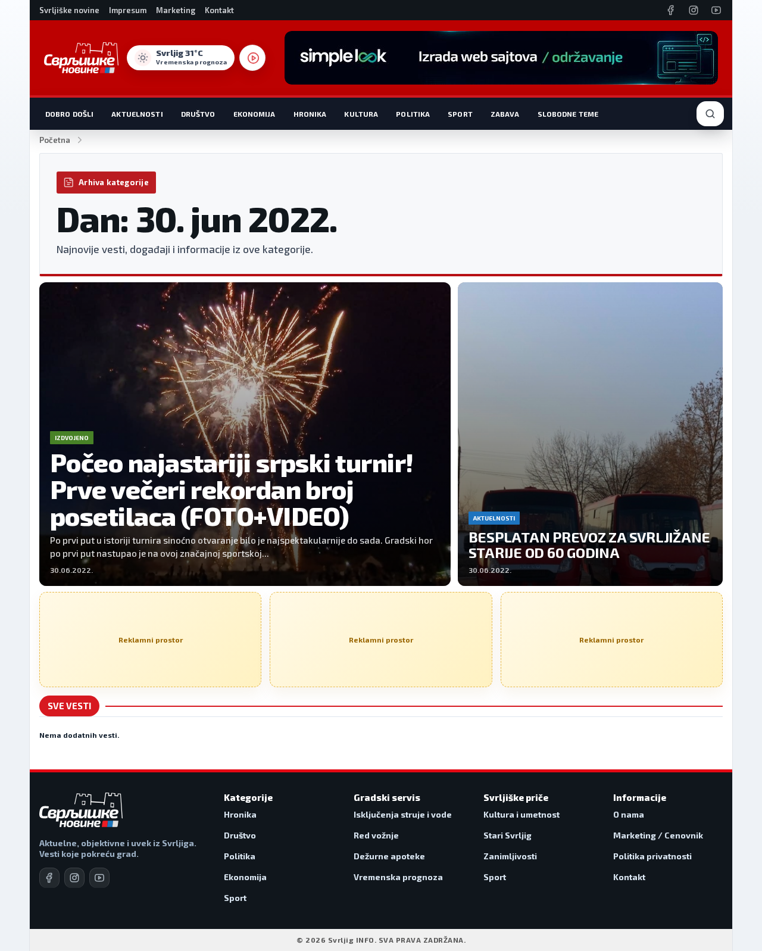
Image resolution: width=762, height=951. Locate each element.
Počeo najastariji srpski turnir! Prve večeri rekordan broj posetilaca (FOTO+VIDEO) (231, 489)
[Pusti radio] (252, 58)
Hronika (310, 114)
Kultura (361, 114)
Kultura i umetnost (521, 814)
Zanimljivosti (510, 856)
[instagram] (74, 878)
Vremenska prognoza (398, 877)
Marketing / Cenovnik (658, 835)
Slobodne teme (568, 114)
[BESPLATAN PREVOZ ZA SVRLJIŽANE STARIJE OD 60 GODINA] (590, 434)
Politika (413, 114)
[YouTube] (716, 10)
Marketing (175, 10)
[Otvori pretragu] (710, 113)
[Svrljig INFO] (81, 57)
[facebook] (49, 878)
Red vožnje (376, 835)
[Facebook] (670, 10)
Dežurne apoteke (389, 856)
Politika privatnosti (652, 856)
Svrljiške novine (69, 10)
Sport (460, 114)
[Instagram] (693, 10)
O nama (628, 814)
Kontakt (219, 10)
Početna (54, 140)
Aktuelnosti (137, 114)
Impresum (127, 10)
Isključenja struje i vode (403, 814)
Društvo (198, 114)
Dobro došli (69, 114)
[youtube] (99, 878)
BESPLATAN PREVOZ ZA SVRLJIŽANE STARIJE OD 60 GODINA (590, 544)
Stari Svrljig (507, 835)
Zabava (505, 114)
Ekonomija (254, 114)
